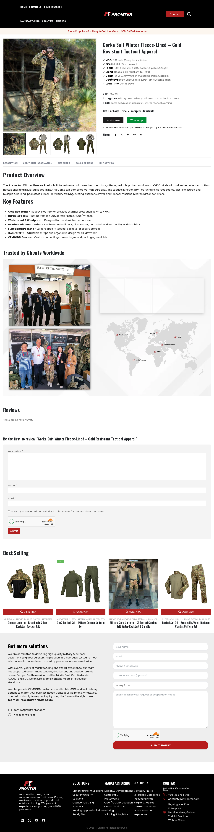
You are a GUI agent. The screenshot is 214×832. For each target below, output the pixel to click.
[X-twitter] (29, 820)
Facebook (115, 134)
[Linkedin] (22, 820)
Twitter (122, 134)
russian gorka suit (133, 103)
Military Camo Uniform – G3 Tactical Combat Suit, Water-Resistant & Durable (133, 624)
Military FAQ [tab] (106, 163)
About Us (47, 21)
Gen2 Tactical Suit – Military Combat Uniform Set (80, 624)
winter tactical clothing (158, 103)
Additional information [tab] (37, 163)
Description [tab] (10, 163)
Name (12, 485)
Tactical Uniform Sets (166, 98)
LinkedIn (128, 134)
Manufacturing (30, 21)
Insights (60, 21)
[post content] (28, 584)
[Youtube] (36, 820)
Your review (15, 451)
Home (23, 6)
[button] (189, 14)
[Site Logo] (112, 14)
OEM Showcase (53, 6)
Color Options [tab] (84, 163)
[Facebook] (43, 820)
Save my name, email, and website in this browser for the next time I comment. (58, 511)
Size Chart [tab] (64, 163)
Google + (134, 134)
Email (141, 134)
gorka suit (116, 103)
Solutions (35, 6)
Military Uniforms (143, 98)
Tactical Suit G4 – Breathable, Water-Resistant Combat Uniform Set (186, 624)
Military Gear (125, 98)
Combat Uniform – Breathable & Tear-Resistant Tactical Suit (28, 624)
